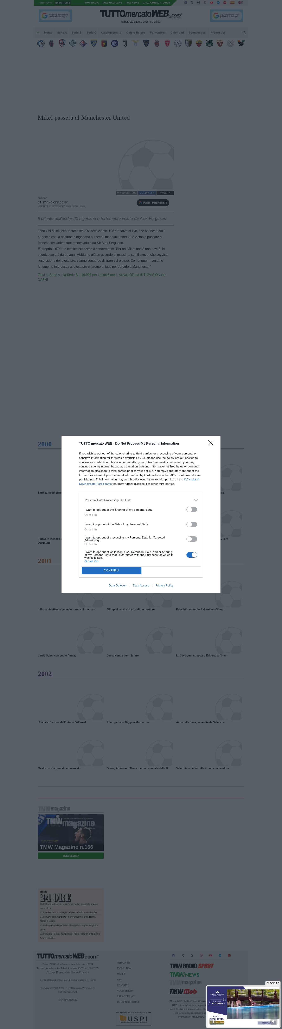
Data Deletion (118, 585)
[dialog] (141, 514)
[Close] (212, 444)
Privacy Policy (164, 585)
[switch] (191, 509)
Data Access (141, 585)
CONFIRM (111, 570)
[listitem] (141, 500)
